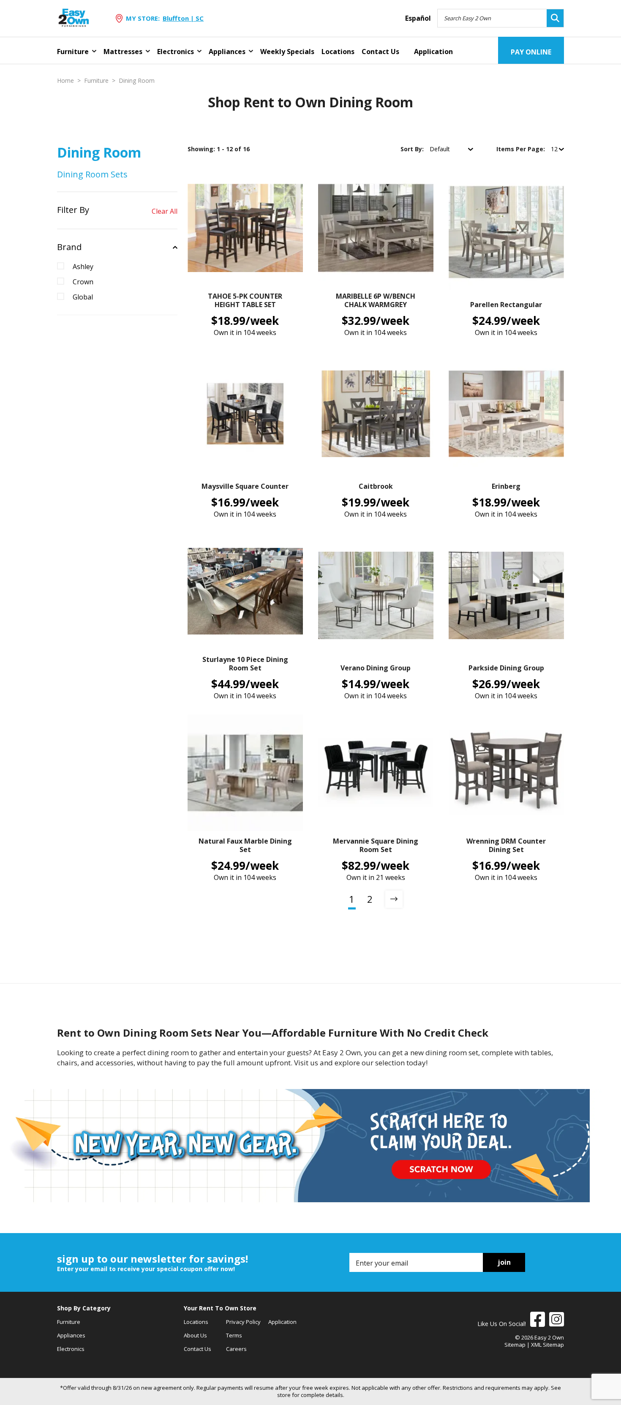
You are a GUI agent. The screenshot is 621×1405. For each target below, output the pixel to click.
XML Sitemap (547, 1344)
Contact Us (380, 51)
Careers (236, 1349)
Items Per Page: (521, 149)
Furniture (73, 51)
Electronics (175, 51)
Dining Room (137, 80)
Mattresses (123, 51)
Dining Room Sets (92, 174)
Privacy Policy (243, 1322)
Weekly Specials (287, 51)
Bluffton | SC (183, 18)
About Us (195, 1335)
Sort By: (412, 149)
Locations (337, 51)
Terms (234, 1335)
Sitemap (515, 1344)
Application (433, 51)
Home (65, 80)
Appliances (227, 51)
